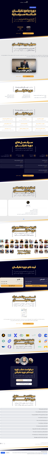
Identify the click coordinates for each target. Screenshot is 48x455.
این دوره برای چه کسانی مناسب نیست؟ (42, 420)
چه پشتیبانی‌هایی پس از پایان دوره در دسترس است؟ (40, 431)
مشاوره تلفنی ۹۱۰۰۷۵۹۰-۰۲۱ (24, 383)
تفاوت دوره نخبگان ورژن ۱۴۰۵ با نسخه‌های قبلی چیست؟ (39, 414)
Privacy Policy (45, 453)
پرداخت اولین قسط (36, 285)
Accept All (3, 452)
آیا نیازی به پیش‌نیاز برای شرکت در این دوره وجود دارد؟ (39, 434)
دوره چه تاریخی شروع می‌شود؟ (43, 409)
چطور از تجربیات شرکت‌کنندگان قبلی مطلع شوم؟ (40, 437)
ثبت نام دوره (28, 33)
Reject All (7, 452)
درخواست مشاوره (18, 33)
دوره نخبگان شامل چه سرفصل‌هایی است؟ (41, 411)
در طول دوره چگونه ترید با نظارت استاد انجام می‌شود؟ (39, 428)
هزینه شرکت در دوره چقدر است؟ (42, 423)
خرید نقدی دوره (12, 285)
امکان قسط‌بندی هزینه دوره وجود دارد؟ (41, 426)
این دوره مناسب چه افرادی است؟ (42, 417)
